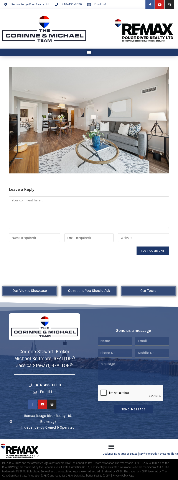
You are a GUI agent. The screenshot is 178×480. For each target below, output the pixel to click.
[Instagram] (169, 4)
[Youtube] (159, 4)
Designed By (110, 454)
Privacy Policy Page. (123, 475)
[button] (89, 52)
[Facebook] (150, 4)
